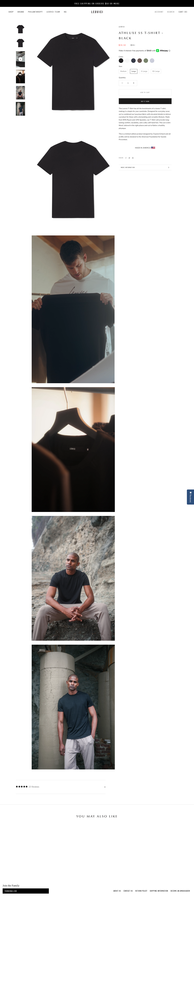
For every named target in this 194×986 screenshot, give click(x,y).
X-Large (144, 71)
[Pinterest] (133, 158)
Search (171, 11)
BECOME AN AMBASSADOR (180, 890)
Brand (21, 11)
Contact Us (128, 890)
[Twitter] (129, 158)
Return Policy (141, 890)
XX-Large (156, 71)
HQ (65, 11)
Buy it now (145, 101)
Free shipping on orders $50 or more (97, 3)
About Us (117, 890)
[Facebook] (126, 158)
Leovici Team (53, 11)
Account (159, 11)
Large (133, 71)
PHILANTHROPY (35, 11)
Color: (121, 57)
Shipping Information (159, 890)
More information (128, 167)
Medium (123, 71)
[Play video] (20, 59)
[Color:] (121, 60)
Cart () (183, 11)
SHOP (11, 11)
